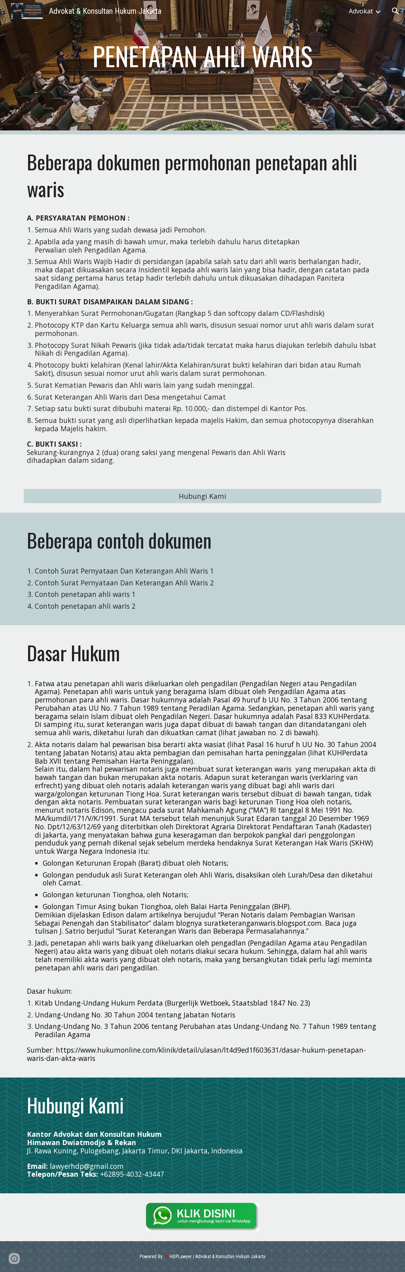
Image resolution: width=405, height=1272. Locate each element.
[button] (395, 11)
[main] (203, 56)
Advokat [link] (361, 11)
